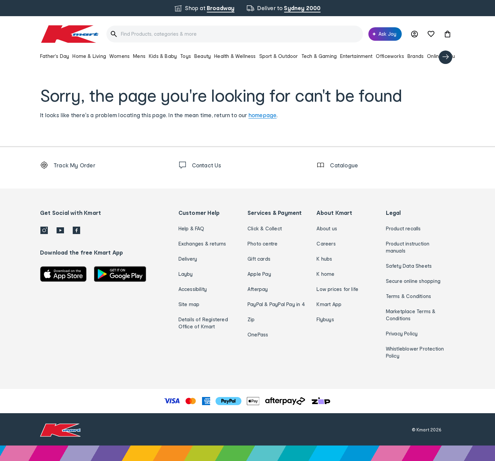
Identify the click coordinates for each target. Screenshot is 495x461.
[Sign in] (414, 34)
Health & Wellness (235, 56)
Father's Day (54, 56)
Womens (119, 56)
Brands (415, 56)
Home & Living (89, 56)
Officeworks (390, 56)
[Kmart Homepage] (69, 34)
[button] (447, 34)
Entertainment (356, 56)
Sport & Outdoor (278, 56)
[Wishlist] (431, 34)
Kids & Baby (163, 56)
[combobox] (234, 34)
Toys (185, 56)
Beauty (202, 56)
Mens (139, 56)
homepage (263, 115)
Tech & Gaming (319, 56)
